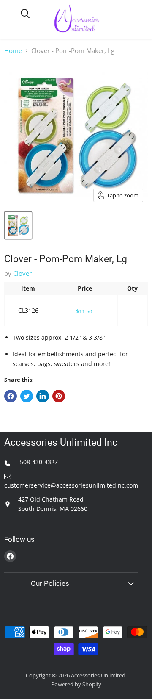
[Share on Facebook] (10, 396)
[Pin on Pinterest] (58, 396)
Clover (22, 273)
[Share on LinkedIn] (42, 396)
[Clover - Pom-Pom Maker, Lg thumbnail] (18, 225)
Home (13, 50)
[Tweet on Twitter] (26, 396)
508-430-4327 (38, 462)
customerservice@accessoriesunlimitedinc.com (71, 485)
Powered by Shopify (76, 684)
